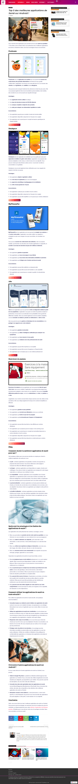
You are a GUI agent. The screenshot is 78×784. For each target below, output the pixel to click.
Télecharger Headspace (14, 200)
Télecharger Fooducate (14, 124)
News (28, 2)
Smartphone (10, 7)
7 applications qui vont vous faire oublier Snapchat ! (16, 727)
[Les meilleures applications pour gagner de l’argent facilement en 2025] (42, 752)
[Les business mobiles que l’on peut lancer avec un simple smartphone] (28, 752)
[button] (75, 2)
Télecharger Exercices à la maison (16, 443)
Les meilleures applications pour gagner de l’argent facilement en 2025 (41, 759)
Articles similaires (12, 746)
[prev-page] (9, 762)
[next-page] (11, 762)
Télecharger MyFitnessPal (15, 277)
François (11, 15)
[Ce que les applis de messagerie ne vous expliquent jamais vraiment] (15, 752)
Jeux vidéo (34, 2)
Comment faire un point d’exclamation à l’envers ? (39, 727)
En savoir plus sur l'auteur (21, 746)
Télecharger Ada (13, 355)
